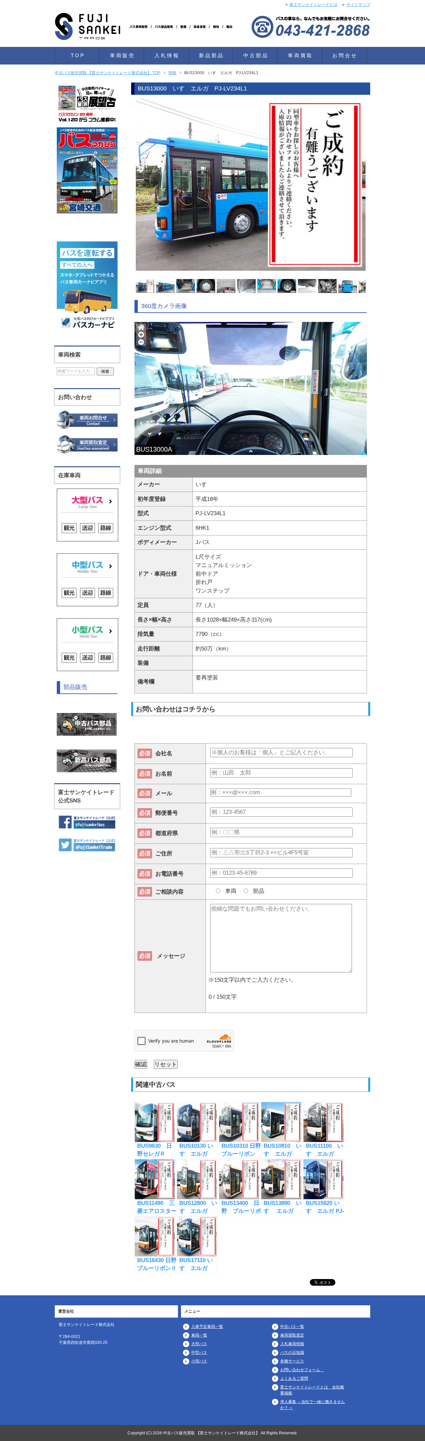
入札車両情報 (292, 1344)
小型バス (199, 1361)
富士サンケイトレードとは (313, 4)
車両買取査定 (292, 1335)
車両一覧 (199, 1335)
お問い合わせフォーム (302, 1370)
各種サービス (292, 1361)
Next (377, 186)
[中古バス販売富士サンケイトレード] (146, 31)
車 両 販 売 (122, 55)
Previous (124, 186)
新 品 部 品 (211, 55)
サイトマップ (358, 4)
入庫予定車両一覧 (207, 1326)
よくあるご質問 (294, 1378)
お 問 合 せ (344, 55)
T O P (77, 55)
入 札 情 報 (166, 55)
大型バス (199, 1344)
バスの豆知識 (292, 1352)
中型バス (199, 1352)
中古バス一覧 (292, 1326)
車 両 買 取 (300, 55)
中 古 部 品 (255, 55)
